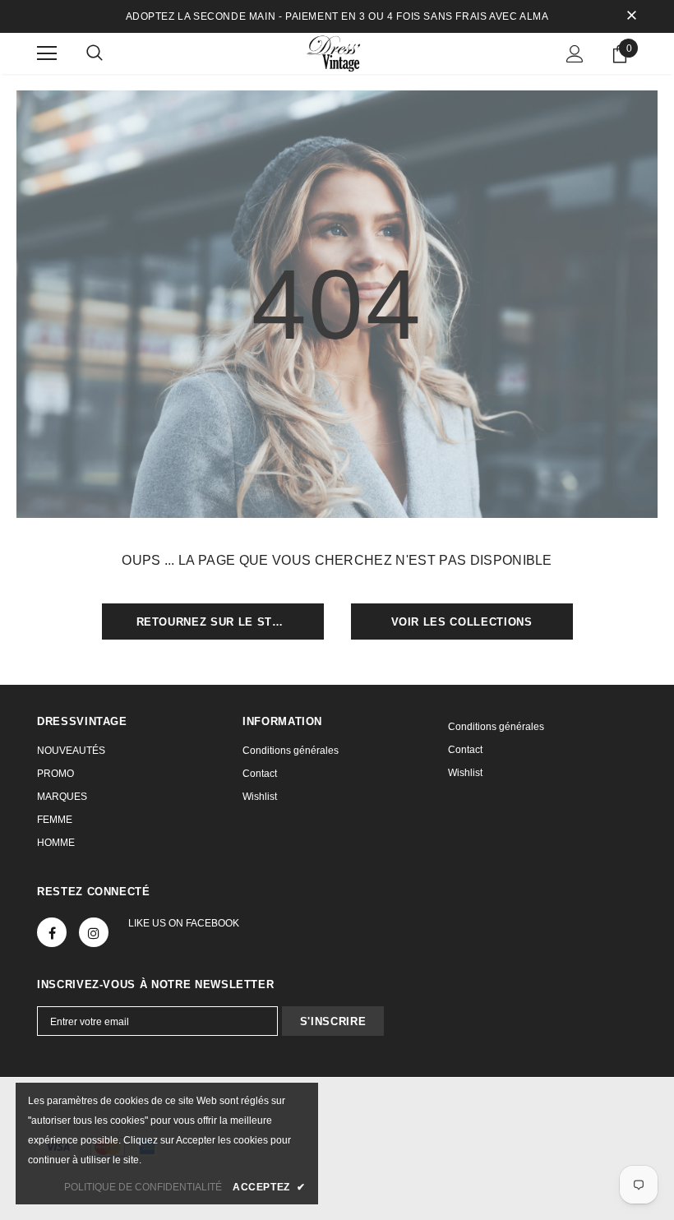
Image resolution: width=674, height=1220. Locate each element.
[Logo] (337, 53)
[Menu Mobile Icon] (47, 53)
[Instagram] (93, 932)
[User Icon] (575, 53)
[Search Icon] (94, 53)
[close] (631, 16)
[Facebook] (52, 932)
